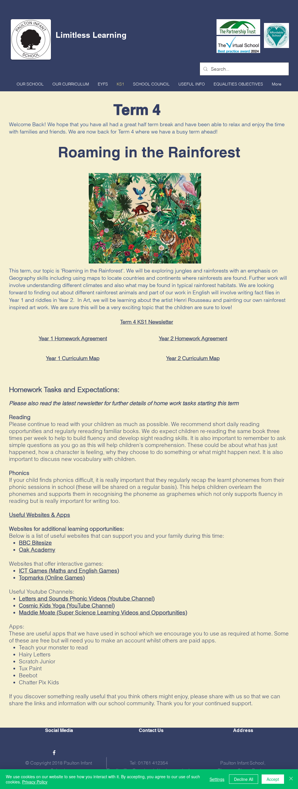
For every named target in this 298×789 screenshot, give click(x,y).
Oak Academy (37, 549)
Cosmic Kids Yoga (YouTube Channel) (67, 605)
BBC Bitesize (35, 542)
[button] (30, 84)
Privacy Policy (34, 782)
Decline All (243, 779)
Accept (273, 779)
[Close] (291, 779)
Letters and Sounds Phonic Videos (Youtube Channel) (87, 598)
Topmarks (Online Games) (52, 577)
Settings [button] (217, 779)
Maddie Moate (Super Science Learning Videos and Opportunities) (103, 612)
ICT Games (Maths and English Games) (69, 570)
